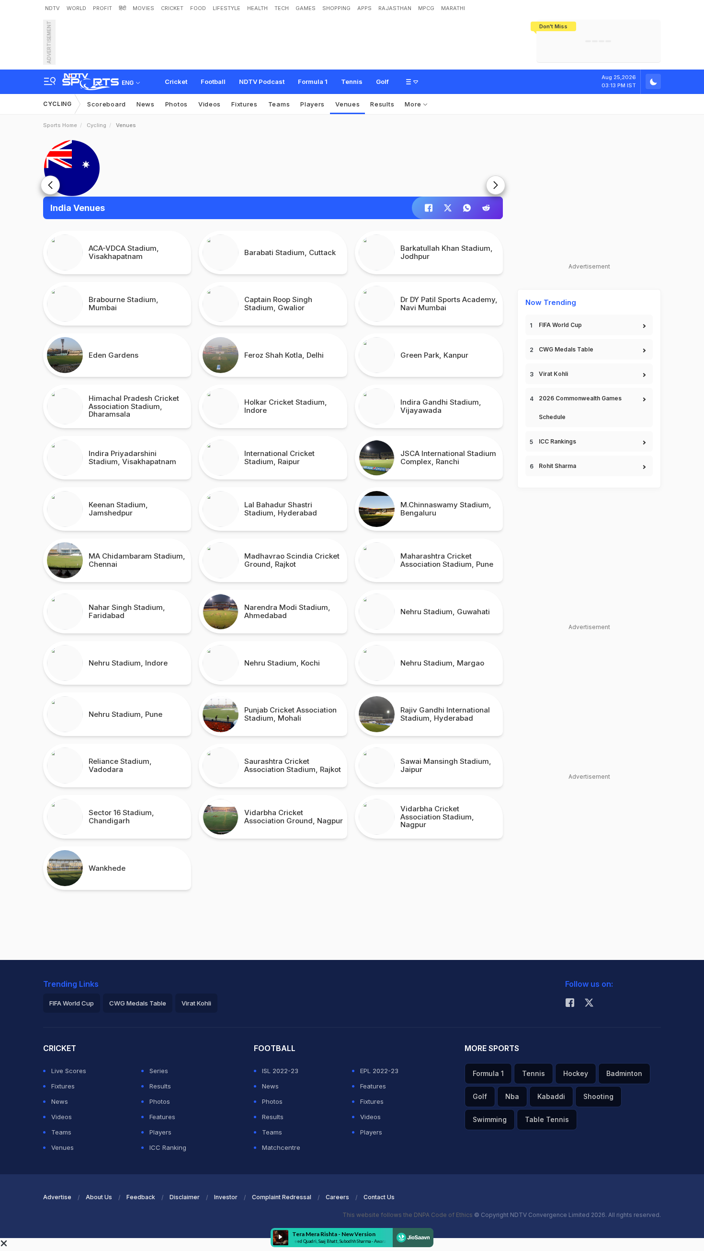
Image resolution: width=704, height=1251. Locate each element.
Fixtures (244, 104)
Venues (347, 104)
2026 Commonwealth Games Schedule (580, 408)
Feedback (140, 1197)
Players (160, 1132)
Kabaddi (551, 1096)
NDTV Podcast (261, 81)
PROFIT (102, 8)
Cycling (57, 103)
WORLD (76, 8)
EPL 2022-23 (379, 1071)
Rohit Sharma (557, 465)
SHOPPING (336, 8)
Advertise (57, 1197)
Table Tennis (547, 1119)
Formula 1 (313, 81)
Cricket (176, 81)
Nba (512, 1096)
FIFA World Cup (560, 324)
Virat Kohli (553, 373)
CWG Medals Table (566, 349)
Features (162, 1117)
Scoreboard (106, 104)
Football (213, 81)
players (312, 104)
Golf (382, 81)
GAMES (305, 8)
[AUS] (273, 168)
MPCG (426, 8)
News (145, 104)
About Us (99, 1197)
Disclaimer (185, 1197)
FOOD (198, 8)
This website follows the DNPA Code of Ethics (408, 1214)
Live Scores (68, 1071)
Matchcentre (281, 1147)
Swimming (490, 1119)
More (414, 104)
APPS (364, 8)
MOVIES (143, 8)
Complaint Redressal (281, 1197)
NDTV (52, 8)
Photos (176, 104)
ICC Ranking (167, 1147)
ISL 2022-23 (280, 1071)
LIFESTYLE (226, 8)
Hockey (575, 1073)
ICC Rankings (557, 441)
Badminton (624, 1073)
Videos (209, 104)
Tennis (352, 81)
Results (382, 104)
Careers (337, 1197)
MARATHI (453, 8)
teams (279, 104)
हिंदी (122, 8)
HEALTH (257, 8)
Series (158, 1071)
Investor (226, 1197)
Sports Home (60, 125)
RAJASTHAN (394, 8)
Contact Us (379, 1197)
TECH (281, 8)
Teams (61, 1132)
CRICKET (172, 8)
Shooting (598, 1096)
